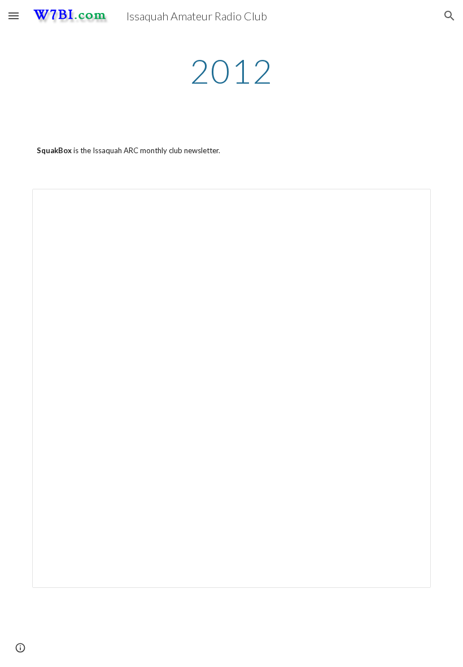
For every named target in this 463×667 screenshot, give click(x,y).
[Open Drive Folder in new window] (409, 203)
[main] (232, 70)
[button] (13, 15)
